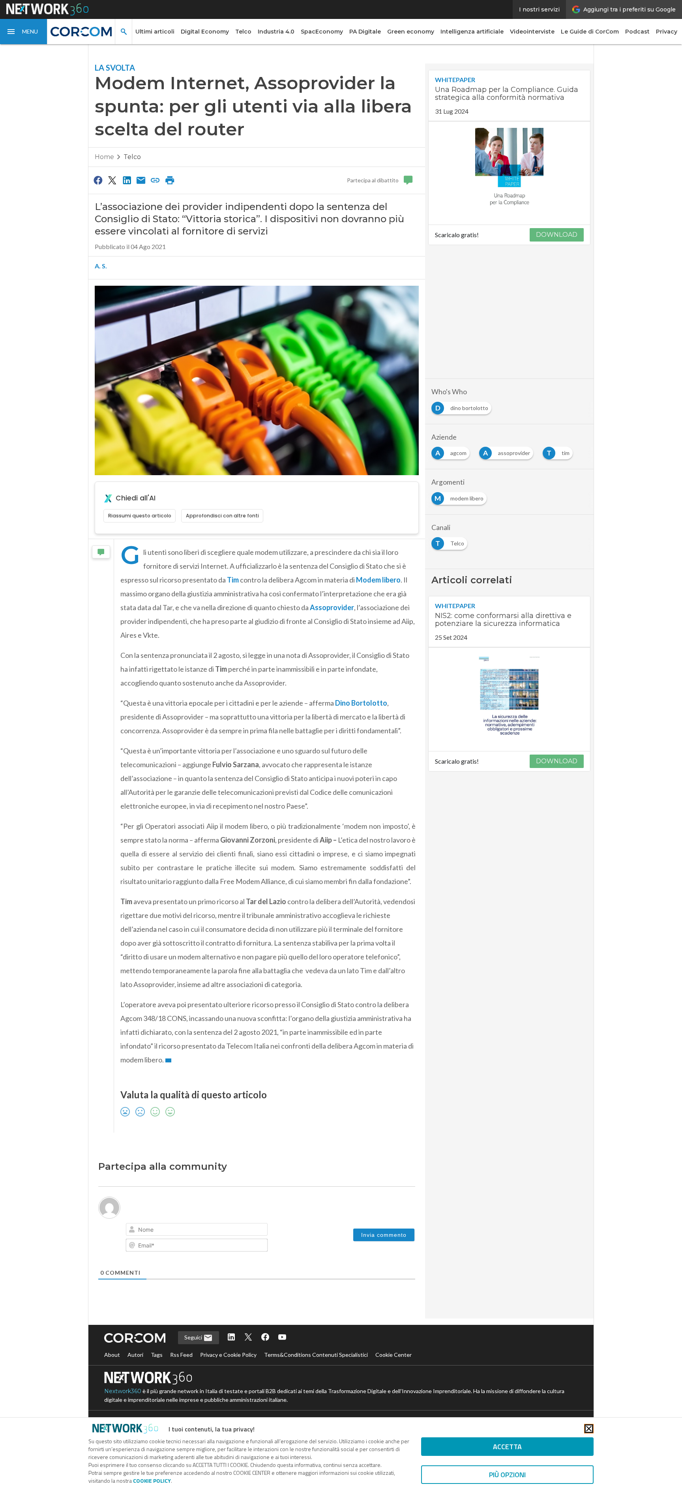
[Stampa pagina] (169, 180)
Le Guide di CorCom (590, 31)
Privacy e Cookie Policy (228, 1354)
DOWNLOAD (556, 234)
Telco (243, 31)
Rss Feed (181, 1354)
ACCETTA (507, 1446)
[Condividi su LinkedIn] (126, 180)
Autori (135, 1354)
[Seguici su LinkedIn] (231, 1337)
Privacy (666, 31)
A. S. (101, 266)
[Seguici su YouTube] (282, 1337)
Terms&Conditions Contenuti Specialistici (316, 1354)
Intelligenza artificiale (472, 31)
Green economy (410, 31)
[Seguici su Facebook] (265, 1337)
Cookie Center (393, 1354)
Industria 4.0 (276, 31)
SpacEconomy (322, 31)
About (112, 1354)
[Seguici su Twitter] (248, 1337)
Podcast (637, 31)
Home (104, 157)
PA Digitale (365, 31)
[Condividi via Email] (141, 180)
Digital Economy (205, 31)
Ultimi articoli (154, 31)
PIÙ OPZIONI (507, 1474)
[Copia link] (155, 180)
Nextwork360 (122, 1391)
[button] (23, 31)
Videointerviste (532, 31)
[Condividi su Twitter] (112, 180)
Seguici (193, 1337)
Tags (157, 1354)
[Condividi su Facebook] (98, 180)
